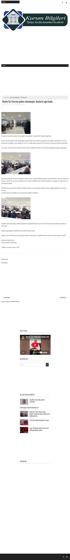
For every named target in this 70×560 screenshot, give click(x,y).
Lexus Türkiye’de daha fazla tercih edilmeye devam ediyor (39, 429)
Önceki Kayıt (63, 297)
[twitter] (66, 2)
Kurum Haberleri (14, 97)
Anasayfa (6, 97)
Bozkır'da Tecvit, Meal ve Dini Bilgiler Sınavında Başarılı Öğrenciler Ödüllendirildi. (40, 414)
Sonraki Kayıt (7, 297)
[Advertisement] (35, 49)
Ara (47, 364)
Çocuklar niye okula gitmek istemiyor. (37, 401)
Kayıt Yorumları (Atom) (12, 301)
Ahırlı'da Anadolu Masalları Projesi (39, 420)
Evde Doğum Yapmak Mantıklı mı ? (29, 407)
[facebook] (62, 2)
